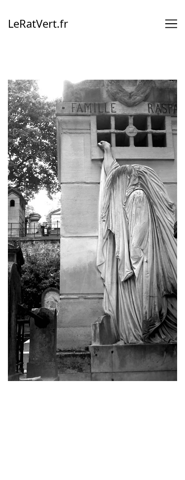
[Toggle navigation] (171, 24)
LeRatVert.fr (38, 23)
